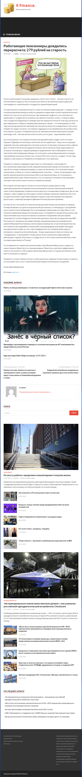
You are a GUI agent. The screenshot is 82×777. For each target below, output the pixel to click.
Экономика (8, 472)
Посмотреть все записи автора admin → (35, 392)
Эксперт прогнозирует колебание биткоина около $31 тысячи (29, 709)
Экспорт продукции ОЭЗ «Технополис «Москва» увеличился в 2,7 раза (48, 675)
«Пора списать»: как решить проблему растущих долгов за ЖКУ (45, 541)
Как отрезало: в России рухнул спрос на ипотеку (39, 493)
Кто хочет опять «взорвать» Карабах (34, 529)
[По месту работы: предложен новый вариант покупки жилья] (41, 470)
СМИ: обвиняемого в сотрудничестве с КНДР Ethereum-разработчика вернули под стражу (40, 713)
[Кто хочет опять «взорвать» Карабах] (10, 536)
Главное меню (13, 34)
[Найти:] (41, 412)
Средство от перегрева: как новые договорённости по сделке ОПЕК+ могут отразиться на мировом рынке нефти (48, 652)
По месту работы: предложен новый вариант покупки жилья (37, 475)
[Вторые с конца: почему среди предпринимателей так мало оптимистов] (10, 512)
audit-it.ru (15, 272)
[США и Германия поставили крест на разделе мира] (10, 524)
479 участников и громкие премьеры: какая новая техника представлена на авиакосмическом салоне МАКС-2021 (43, 640)
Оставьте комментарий (28, 54)
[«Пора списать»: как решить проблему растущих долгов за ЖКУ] (10, 548)
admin (17, 54)
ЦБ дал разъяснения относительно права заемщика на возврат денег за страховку (37, 717)
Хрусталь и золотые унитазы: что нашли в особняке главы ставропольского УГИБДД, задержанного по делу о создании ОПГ (46, 664)
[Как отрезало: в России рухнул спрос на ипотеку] (10, 500)
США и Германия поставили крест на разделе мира (40, 517)
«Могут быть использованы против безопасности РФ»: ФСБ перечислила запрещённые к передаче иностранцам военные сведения (45, 629)
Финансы (7, 42)
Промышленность (10, 600)
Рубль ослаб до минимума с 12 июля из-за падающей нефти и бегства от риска (38, 288)
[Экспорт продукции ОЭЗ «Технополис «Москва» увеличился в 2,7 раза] (10, 682)
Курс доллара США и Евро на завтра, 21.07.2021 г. (25, 355)
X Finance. (26, 5)
